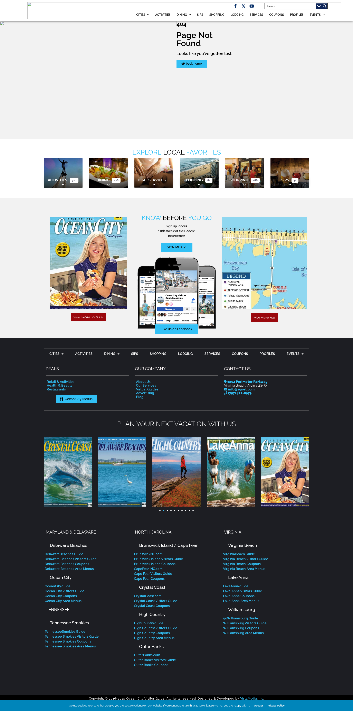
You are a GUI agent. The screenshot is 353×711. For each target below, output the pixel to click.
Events (315, 14)
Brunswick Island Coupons (154, 564)
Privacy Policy (276, 705)
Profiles (297, 14)
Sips (200, 14)
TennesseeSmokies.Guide (65, 632)
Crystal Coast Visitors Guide (155, 601)
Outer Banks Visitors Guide (155, 660)
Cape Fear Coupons (149, 579)
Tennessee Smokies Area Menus (70, 646)
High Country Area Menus (154, 638)
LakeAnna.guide (235, 586)
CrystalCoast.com (148, 596)
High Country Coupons (152, 633)
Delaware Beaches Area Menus (69, 569)
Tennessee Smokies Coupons (68, 641)
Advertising (145, 393)
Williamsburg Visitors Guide (245, 623)
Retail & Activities (60, 382)
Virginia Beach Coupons (242, 564)
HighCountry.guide (148, 623)
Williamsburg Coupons (241, 628)
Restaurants (56, 389)
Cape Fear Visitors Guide (153, 574)
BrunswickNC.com (148, 554)
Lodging (237, 14)
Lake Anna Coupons (239, 596)
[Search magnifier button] (324, 6)
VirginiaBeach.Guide (239, 554)
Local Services (150, 180)
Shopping (216, 14)
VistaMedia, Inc (251, 698)
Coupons (276, 14)
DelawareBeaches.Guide (64, 554)
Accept (258, 705)
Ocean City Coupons (61, 596)
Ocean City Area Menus (63, 601)
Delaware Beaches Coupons (67, 564)
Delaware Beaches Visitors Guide (71, 559)
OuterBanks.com (147, 655)
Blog (139, 397)
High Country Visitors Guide (155, 628)
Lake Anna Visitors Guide (242, 591)
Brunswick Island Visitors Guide (158, 559)
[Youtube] (252, 6)
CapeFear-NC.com (148, 569)
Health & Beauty (60, 385)
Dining (182, 14)
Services (256, 14)
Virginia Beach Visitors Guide (245, 559)
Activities (163, 14)
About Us (143, 382)
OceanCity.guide (57, 586)
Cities (140, 14)
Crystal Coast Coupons (152, 606)
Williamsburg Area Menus (243, 633)
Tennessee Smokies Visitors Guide (72, 636)
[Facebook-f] (235, 6)
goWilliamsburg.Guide (240, 618)
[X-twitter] (243, 6)
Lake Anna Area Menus (241, 601)
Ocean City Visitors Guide (64, 591)
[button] (48, 472)
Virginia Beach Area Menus (244, 569)
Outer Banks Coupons (151, 665)
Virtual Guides (147, 389)
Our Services (146, 385)
